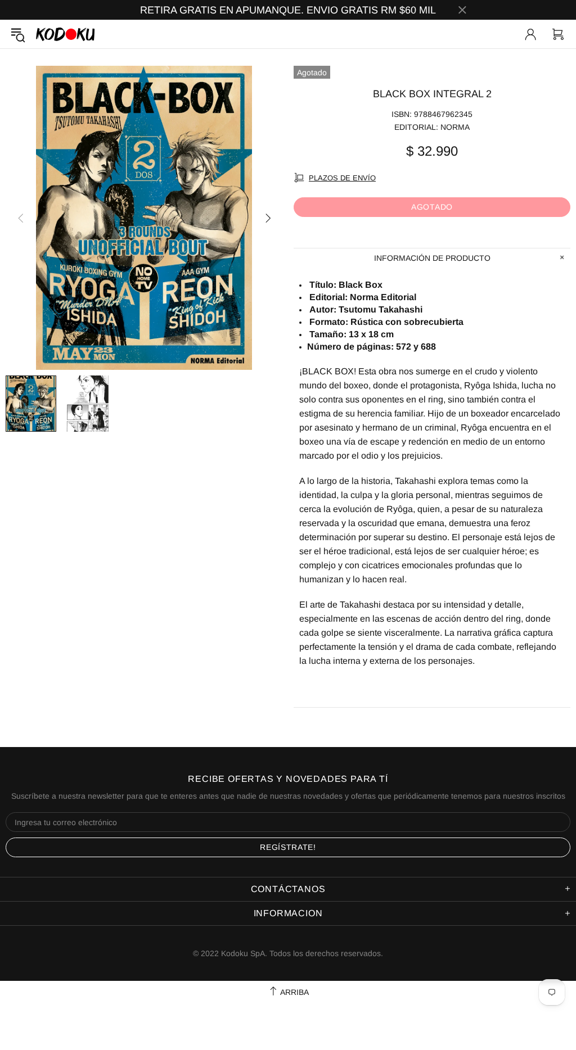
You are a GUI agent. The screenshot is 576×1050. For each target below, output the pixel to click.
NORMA (455, 127)
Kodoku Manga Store (65, 34)
